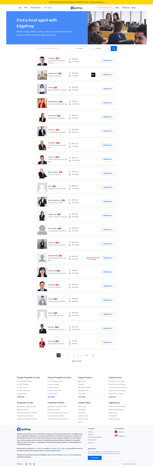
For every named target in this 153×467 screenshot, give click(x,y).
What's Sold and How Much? (117, 407)
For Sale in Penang (22, 384)
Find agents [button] (48, 7)
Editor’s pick (82, 407)
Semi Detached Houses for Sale (27, 413)
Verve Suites (82, 394)
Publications (82, 410)
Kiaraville (81, 384)
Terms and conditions (94, 437)
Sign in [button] (133, 7)
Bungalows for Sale (23, 410)
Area (51, 449)
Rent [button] (26, 7)
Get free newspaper (95, 2)
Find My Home (113, 416)
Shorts (80, 422)
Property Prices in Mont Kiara (118, 387)
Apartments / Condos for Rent (57, 407)
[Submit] (114, 48)
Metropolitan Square (84, 387)
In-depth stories (83, 416)
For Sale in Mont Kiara (23, 391)
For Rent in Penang (53, 384)
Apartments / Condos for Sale (26, 407)
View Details (107, 61)
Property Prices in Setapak (117, 384)
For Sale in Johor (22, 387)
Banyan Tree (82, 381)
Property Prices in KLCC (116, 394)
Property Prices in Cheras (117, 381)
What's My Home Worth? (116, 410)
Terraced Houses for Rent (56, 416)
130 (86, 355)
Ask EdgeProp (39, 449)
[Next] (93, 355)
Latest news (82, 413)
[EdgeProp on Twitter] (34, 464)
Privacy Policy (92, 440)
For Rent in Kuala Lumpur (55, 381)
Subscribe (94, 458)
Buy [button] (20, 7)
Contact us (91, 443)
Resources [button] (126, 7)
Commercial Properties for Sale (27, 419)
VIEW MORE (20, 397)
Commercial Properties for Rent (57, 419)
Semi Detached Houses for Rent (57, 413)
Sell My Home (113, 413)
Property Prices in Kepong (117, 391)
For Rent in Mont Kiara (54, 391)
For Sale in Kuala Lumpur (24, 381)
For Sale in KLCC (22, 394)
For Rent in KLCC (53, 394)
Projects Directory (114, 419)
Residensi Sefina (83, 391)
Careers (90, 432)
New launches (36, 7)
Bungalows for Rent (54, 410)
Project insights (60, 449)
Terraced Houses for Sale (25, 416)
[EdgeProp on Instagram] (30, 464)
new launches (67, 455)
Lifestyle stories (83, 419)
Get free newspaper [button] (104, 7)
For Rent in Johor (53, 387)
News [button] (117, 7)
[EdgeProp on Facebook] (26, 464)
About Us (90, 435)
